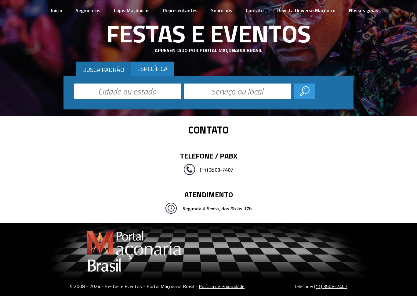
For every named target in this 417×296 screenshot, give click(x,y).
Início (56, 10)
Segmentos (88, 10)
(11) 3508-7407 (330, 286)
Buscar (304, 91)
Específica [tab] (152, 68)
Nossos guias (363, 10)
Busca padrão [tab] (103, 69)
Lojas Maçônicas (132, 10)
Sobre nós (221, 10)
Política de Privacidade (222, 286)
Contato (255, 10)
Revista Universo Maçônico (306, 10)
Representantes (180, 10)
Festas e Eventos (208, 33)
